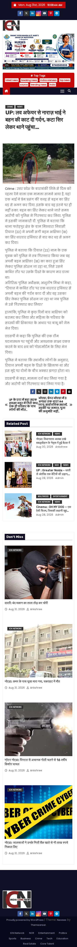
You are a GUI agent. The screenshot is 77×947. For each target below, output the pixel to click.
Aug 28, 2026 (44, 478)
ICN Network (44, 433)
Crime (10, 106)
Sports (12, 938)
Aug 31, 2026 (17, 609)
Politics (63, 933)
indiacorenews (48, 80)
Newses (61, 920)
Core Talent (47, 943)
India (52, 84)
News (20, 106)
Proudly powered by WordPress (25, 920)
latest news (12, 80)
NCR (57, 465)
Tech (49, 938)
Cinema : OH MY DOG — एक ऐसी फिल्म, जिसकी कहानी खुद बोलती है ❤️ (53, 510)
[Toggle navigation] (62, 91)
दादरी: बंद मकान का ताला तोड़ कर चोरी (26, 603)
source (24, 84)
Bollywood (43, 496)
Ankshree (61, 447)
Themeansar (38, 925)
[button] (70, 91)
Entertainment (60, 496)
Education (62, 938)
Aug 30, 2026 (44, 447)
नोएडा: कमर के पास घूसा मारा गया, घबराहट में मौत (33, 681)
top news (65, 80)
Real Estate (29, 943)
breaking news (29, 80)
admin (59, 478)
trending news (38, 84)
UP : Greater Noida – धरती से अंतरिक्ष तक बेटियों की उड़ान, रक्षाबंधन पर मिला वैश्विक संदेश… (53, 474)
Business (26, 938)
